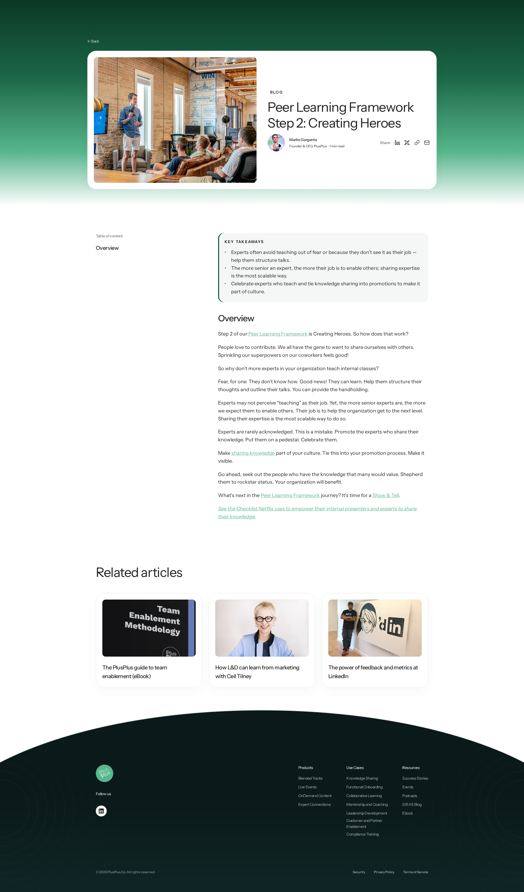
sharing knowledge (253, 453)
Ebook (407, 813)
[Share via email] (427, 142)
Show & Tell (386, 495)
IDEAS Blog (411, 804)
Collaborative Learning (364, 795)
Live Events (307, 787)
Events (407, 787)
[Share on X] (407, 142)
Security (359, 872)
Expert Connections (314, 804)
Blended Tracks (310, 778)
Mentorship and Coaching (367, 804)
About (311, 16)
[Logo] (94, 16)
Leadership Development (366, 813)
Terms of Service (415, 872)
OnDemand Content (315, 795)
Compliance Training (362, 834)
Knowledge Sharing (362, 778)
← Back (93, 41)
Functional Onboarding (364, 787)
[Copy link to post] (417, 142)
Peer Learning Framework (278, 334)
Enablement (356, 826)
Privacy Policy (384, 872)
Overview (107, 248)
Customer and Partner (364, 820)
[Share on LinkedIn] (397, 142)
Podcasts (409, 795)
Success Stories (415, 778)
